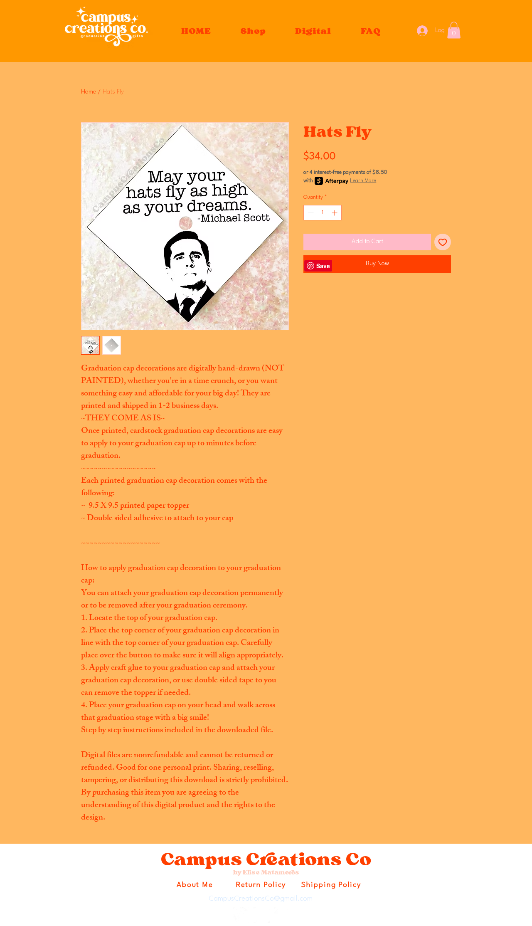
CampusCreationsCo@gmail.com (261, 898)
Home (88, 92)
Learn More (363, 180)
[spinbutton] (322, 212)
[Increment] (335, 212)
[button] (253, 31)
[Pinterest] (282, 915)
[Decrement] (310, 212)
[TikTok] (262, 915)
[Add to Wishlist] (442, 242)
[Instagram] (241, 915)
